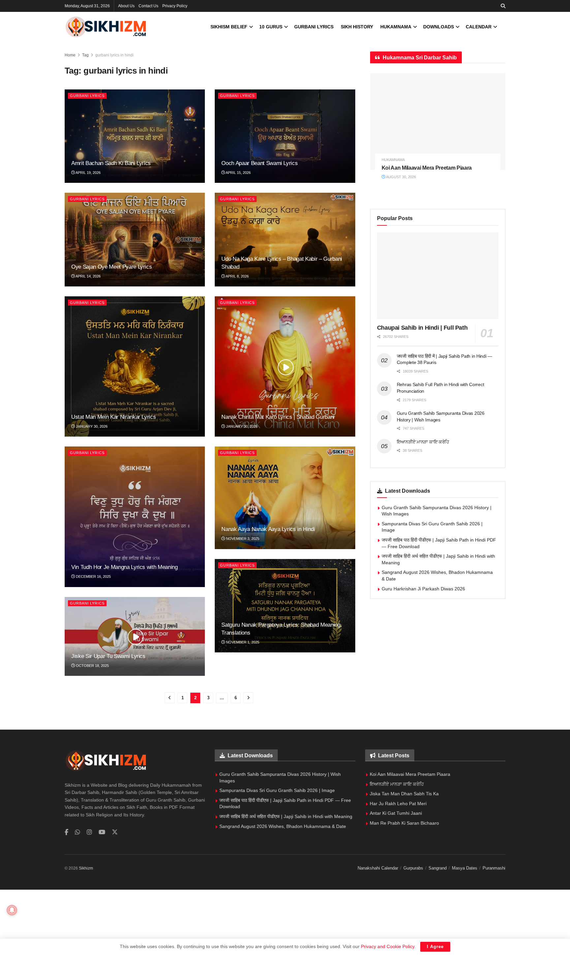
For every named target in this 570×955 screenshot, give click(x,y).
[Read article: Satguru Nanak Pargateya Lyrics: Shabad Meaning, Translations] (285, 606)
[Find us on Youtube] (102, 832)
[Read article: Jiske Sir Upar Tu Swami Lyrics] (135, 636)
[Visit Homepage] (106, 27)
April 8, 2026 (237, 276)
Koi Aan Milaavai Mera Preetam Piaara (427, 168)
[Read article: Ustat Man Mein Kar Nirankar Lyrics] (135, 366)
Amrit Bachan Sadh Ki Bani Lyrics (111, 163)
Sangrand (437, 868)
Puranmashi (494, 868)
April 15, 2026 (238, 173)
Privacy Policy (174, 6)
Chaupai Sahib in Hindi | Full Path (422, 327)
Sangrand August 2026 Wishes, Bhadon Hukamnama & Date (282, 826)
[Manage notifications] (12, 910)
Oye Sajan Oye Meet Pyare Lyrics (111, 267)
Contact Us (148, 6)
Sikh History (357, 26)
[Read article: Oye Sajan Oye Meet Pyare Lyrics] (135, 239)
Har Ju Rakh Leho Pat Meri (398, 803)
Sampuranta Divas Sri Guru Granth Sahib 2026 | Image (277, 790)
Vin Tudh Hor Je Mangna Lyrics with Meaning (124, 567)
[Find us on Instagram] (89, 832)
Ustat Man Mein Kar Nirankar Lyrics (113, 417)
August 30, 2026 (400, 177)
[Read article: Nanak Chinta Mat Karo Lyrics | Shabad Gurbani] (285, 366)
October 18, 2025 (92, 666)
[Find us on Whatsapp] (77, 832)
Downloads (438, 26)
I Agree (435, 946)
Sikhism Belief (228, 26)
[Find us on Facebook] (66, 832)
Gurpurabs (413, 868)
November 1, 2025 (242, 642)
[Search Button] (503, 6)
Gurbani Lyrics (313, 26)
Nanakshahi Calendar (378, 868)
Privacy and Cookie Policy (387, 946)
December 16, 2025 (93, 576)
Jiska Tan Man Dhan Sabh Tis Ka (404, 793)
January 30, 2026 (91, 426)
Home (70, 55)
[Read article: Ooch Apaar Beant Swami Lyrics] (285, 136)
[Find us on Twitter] (115, 832)
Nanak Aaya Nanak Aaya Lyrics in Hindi (268, 529)
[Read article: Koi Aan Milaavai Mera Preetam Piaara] (437, 121)
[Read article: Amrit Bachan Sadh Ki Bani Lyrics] (135, 136)
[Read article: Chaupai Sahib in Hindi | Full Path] (437, 275)
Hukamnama (395, 26)
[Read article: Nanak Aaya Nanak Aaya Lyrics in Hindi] (285, 497)
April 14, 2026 (88, 276)
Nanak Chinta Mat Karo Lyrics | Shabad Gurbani (277, 417)
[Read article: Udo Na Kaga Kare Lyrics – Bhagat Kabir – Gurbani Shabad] (285, 239)
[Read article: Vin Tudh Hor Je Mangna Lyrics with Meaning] (135, 516)
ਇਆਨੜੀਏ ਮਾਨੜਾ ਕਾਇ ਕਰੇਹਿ (423, 442)
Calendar (478, 26)
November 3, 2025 (242, 539)
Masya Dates (464, 868)
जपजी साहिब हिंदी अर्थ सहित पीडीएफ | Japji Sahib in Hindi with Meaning (285, 816)
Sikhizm (86, 868)
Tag (85, 55)
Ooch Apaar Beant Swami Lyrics (259, 163)
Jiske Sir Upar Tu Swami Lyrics (108, 656)
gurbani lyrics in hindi (114, 55)
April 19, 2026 (88, 173)
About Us (126, 6)
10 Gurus (270, 26)
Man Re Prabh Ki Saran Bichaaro (404, 823)
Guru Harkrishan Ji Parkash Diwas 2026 (423, 588)
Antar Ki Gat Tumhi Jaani (396, 813)
